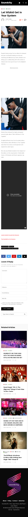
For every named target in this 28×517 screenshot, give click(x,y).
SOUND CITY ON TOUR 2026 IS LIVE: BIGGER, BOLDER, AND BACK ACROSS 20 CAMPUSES (13, 423)
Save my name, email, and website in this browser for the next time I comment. (13, 303)
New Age (18, 451)
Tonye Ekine (8, 19)
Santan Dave (5, 246)
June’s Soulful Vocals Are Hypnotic (10, 235)
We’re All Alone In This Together (10, 248)
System (11, 246)
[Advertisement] (14, 83)
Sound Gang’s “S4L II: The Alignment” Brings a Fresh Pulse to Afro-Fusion (14, 389)
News (10, 350)
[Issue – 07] (14, 485)
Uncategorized (18, 418)
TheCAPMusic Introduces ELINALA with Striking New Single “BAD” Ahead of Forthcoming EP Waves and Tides (13, 459)
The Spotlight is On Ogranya (8, 239)
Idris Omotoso (7, 360)
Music (6, 350)
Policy (9, 501)
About (5, 501)
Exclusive (7, 451)
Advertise (21, 501)
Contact (15, 501)
